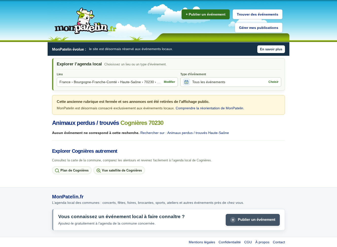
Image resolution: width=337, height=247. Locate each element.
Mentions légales (202, 242)
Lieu (60, 74)
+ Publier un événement (205, 14)
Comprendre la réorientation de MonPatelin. (210, 108)
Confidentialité (230, 242)
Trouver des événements (257, 14)
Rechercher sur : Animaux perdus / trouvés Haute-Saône (184, 133)
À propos (262, 242)
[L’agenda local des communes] (85, 21)
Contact (279, 242)
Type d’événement (193, 74)
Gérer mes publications (258, 28)
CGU (248, 242)
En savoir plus (271, 49)
